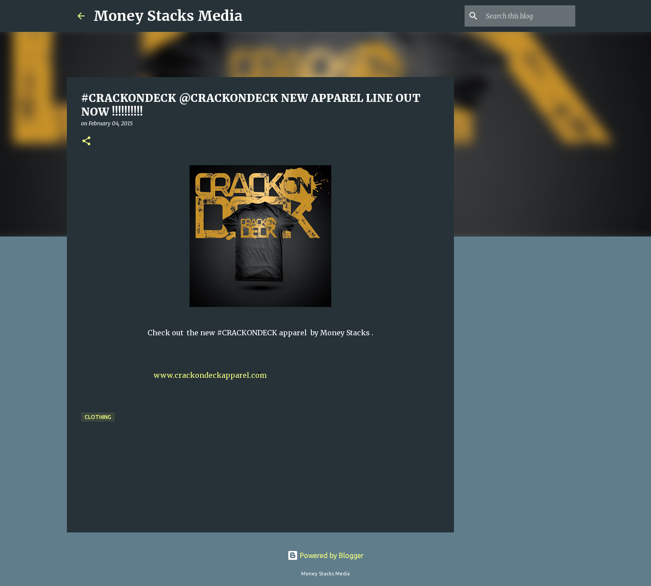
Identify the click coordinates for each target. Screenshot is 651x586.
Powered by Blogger (331, 555)
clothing (98, 417)
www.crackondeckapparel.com (210, 375)
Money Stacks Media (168, 16)
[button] (86, 141)
